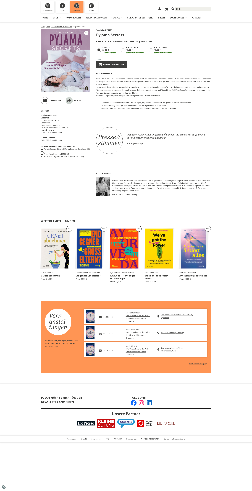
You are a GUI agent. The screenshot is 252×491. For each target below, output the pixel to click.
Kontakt (84, 439)
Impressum (96, 439)
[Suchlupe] (173, 9)
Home (45, 17)
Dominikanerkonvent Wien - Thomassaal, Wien (172, 349)
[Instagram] (141, 403)
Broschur (106, 47)
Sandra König (104, 30)
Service (115, 17)
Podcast (196, 17)
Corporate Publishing (140, 17)
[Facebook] (134, 403)
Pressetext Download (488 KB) (56, 154)
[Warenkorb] (166, 9)
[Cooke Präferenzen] (4, 488)
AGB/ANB (118, 439)
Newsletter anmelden (57, 402)
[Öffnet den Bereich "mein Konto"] (160, 9)
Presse (161, 17)
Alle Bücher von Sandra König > (125, 194)
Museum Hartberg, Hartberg (172, 333)
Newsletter (71, 439)
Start (42, 27)
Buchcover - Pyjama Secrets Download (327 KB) (64, 156)
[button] (86, 33)
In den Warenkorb (113, 64)
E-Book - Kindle (160, 47)
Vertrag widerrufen (150, 439)
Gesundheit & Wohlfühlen (61, 27)
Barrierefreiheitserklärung (174, 439)
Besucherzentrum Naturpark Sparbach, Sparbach (177, 316)
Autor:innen (73, 17)
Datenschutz (131, 439)
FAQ (107, 439)
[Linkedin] (149, 403)
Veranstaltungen (96, 17)
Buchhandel (177, 17)
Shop (56, 17)
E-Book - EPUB (132, 47)
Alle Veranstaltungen (197, 364)
